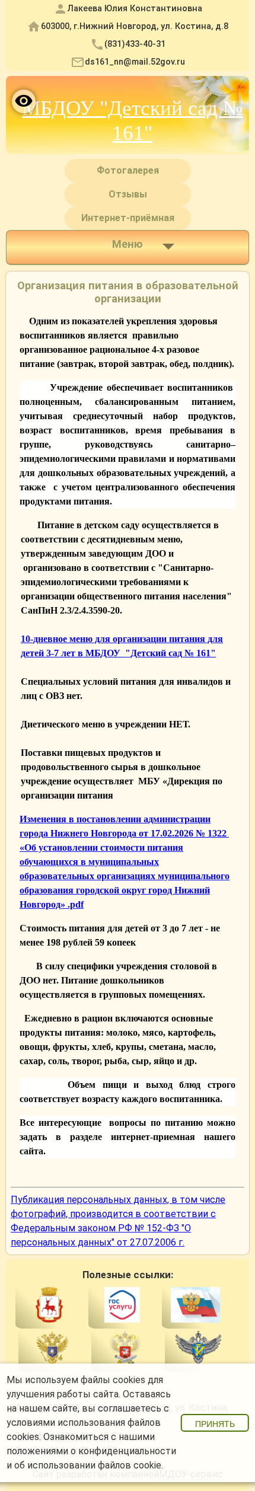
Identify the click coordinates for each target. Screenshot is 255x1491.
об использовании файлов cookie (87, 1465)
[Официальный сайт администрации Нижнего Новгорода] (48, 1307)
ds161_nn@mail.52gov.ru (135, 62)
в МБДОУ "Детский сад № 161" (147, 653)
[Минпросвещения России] (124, 1350)
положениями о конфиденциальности (91, 1451)
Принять (215, 1424)
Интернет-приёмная (127, 218)
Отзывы (128, 194)
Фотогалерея (128, 170)
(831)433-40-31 (134, 44)
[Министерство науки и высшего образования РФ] (51, 1350)
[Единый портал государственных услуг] (121, 1307)
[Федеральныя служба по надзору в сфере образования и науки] (198, 1350)
